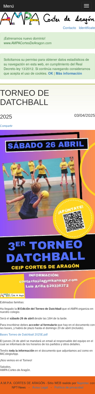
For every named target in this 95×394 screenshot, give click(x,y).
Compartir (6, 126)
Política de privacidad (68, 387)
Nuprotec (83, 383)
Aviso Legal (40, 387)
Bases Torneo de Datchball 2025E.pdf (24, 334)
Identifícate (87, 27)
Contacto (69, 27)
